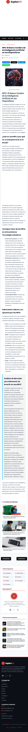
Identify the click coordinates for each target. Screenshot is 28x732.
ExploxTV (7, 724)
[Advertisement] (14, 22)
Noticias (19, 577)
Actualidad (8, 573)
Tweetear (14, 62)
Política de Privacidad (6, 716)
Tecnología (19, 580)
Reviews (7, 580)
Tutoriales (7, 584)
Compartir (6, 62)
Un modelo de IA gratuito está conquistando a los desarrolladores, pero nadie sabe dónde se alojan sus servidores (16, 640)
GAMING (4, 38)
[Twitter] (14, 609)
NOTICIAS (10, 38)
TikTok (3, 698)
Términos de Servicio (6, 718)
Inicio (3, 44)
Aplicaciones (20, 573)
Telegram (22, 62)
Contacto (3, 713)
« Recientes (6, 559)
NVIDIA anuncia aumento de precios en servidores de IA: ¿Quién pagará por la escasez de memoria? (15, 646)
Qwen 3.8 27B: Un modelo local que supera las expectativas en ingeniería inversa (16, 634)
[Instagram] (17, 609)
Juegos (12, 44)
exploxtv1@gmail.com (8, 708)
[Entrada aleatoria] (26, 38)
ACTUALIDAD (18, 38)
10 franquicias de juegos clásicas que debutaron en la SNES (16, 629)
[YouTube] (10, 609)
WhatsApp (6, 65)
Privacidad (13, 727)
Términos (19, 727)
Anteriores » (22, 559)
